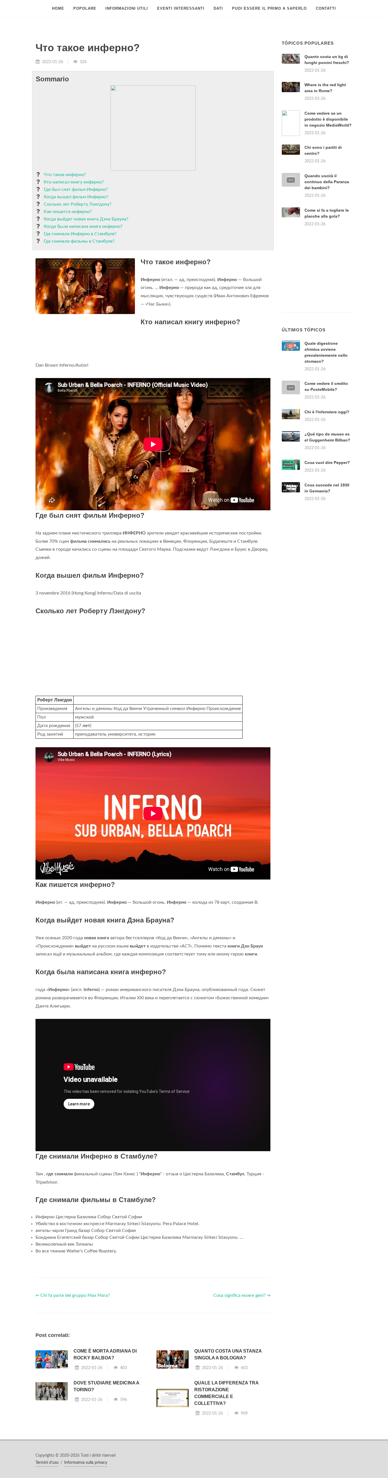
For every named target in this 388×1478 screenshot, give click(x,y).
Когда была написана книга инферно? (83, 226)
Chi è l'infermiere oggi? (326, 412)
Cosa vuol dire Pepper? (327, 462)
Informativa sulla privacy (85, 1463)
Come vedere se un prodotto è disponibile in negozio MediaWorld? (328, 119)
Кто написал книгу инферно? (74, 182)
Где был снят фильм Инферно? (76, 189)
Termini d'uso (47, 1463)
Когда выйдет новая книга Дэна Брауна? (86, 219)
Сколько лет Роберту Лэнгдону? (77, 204)
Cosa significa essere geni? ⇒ (241, 1295)
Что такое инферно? (65, 174)
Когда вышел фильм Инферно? (76, 197)
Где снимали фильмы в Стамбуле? (79, 241)
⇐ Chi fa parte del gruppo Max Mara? (73, 1295)
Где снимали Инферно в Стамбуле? (80, 234)
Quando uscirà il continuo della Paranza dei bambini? (326, 182)
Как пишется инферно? (68, 211)
